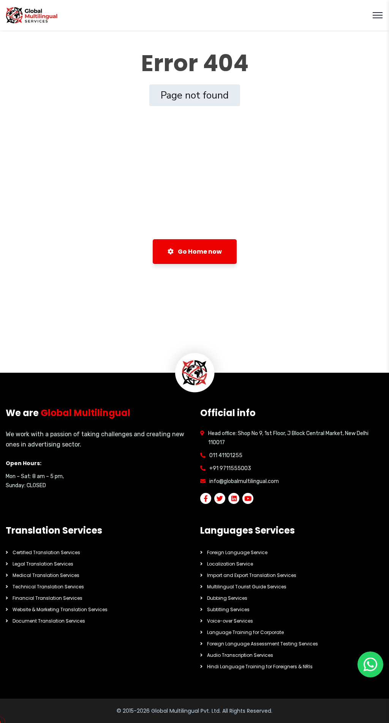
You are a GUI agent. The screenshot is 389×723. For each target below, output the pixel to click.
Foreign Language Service (237, 552)
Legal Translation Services (43, 564)
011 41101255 (225, 455)
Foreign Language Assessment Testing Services (262, 643)
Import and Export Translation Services (251, 575)
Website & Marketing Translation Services (60, 609)
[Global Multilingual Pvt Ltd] (32, 15)
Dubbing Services (227, 598)
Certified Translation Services (46, 552)
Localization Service (230, 564)
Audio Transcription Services (240, 655)
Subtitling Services (228, 609)
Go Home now (199, 251)
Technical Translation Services (48, 586)
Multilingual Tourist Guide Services (246, 586)
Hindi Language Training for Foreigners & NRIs (260, 666)
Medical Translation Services (46, 575)
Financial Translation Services (47, 598)
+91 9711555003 (230, 468)
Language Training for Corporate (245, 632)
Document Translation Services (49, 621)
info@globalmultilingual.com (244, 481)
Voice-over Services (230, 621)
